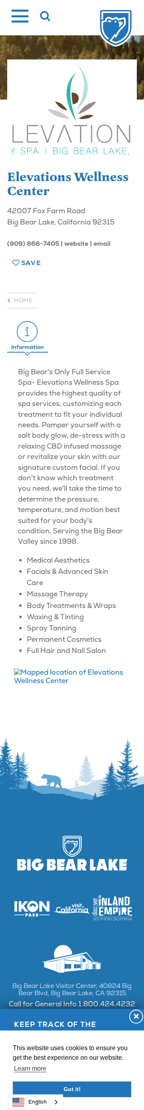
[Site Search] (45, 16)
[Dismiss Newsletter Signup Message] (136, 1017)
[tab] (27, 336)
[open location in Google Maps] (72, 676)
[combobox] (35, 1102)
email (102, 243)
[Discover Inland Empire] (112, 908)
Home (23, 300)
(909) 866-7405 (33, 243)
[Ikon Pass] (32, 908)
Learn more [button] (30, 1068)
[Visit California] (72, 908)
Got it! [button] (72, 1089)
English (37, 1101)
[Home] (116, 28)
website (76, 243)
